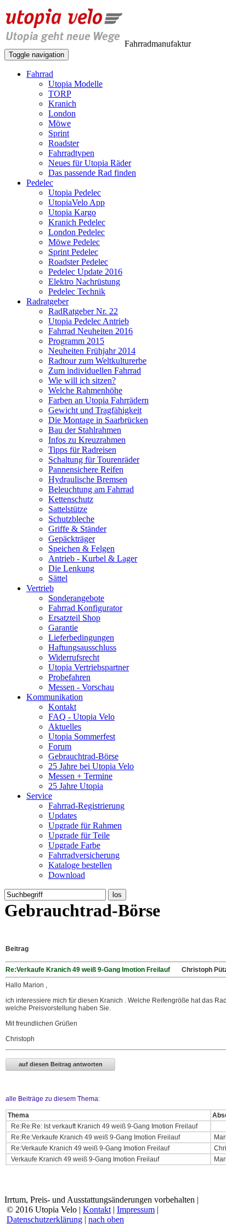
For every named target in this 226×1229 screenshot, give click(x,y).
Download (66, 875)
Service (39, 795)
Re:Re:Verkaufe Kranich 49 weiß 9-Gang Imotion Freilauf (95, 1137)
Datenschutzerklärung (44, 1219)
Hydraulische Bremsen (87, 479)
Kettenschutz (70, 499)
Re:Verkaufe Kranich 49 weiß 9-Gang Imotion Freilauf (90, 1148)
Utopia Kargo (72, 212)
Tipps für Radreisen (82, 449)
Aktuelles (64, 726)
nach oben (106, 1219)
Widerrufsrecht (73, 657)
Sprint (58, 133)
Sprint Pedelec (73, 252)
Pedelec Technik (76, 291)
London (62, 113)
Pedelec (39, 182)
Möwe (59, 123)
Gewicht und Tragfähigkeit (95, 410)
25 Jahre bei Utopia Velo (91, 766)
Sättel (57, 578)
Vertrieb (40, 588)
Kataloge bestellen (80, 865)
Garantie (63, 627)
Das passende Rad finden (92, 172)
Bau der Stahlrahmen (84, 430)
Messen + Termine (80, 776)
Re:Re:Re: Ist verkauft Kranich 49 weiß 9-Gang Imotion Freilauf (104, 1126)
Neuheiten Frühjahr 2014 (91, 350)
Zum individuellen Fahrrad (94, 370)
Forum (59, 746)
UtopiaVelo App (76, 202)
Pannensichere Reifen (85, 469)
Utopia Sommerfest (81, 736)
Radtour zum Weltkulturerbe (97, 360)
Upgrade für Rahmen (85, 825)
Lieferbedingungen (81, 637)
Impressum (136, 1209)
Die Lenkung (71, 568)
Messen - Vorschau (81, 687)
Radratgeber (47, 301)
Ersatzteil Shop (74, 617)
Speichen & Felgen (81, 548)
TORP (59, 93)
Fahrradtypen (71, 153)
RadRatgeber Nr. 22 (83, 311)
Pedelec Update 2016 (85, 271)
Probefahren (69, 677)
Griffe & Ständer (77, 528)
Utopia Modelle (75, 83)
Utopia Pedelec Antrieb (88, 321)
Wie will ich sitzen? (82, 380)
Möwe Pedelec (74, 242)
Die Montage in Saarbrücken (98, 420)
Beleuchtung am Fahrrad (91, 489)
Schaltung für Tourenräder (93, 459)
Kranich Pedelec (76, 222)
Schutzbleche (71, 519)
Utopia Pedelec (74, 192)
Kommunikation (54, 697)
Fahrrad (39, 74)
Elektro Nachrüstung (84, 281)
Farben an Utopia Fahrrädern (98, 400)
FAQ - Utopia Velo (81, 716)
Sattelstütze (67, 509)
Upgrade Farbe (74, 845)
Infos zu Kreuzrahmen (87, 439)
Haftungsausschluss (82, 647)
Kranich (62, 103)
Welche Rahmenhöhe (85, 390)
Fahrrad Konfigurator (85, 608)
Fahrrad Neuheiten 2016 (90, 331)
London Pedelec (76, 232)
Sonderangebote (76, 598)
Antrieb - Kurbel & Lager (92, 558)
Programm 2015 (76, 341)
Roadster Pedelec (78, 261)
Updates (62, 815)
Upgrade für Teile (79, 835)
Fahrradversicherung (84, 855)
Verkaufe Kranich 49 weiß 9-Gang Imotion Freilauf (85, 1159)
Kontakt (62, 706)
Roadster (63, 143)
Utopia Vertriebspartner (88, 667)
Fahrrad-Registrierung (86, 805)
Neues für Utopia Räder (89, 163)
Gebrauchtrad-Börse (83, 756)
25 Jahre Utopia (75, 786)
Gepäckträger (71, 538)
